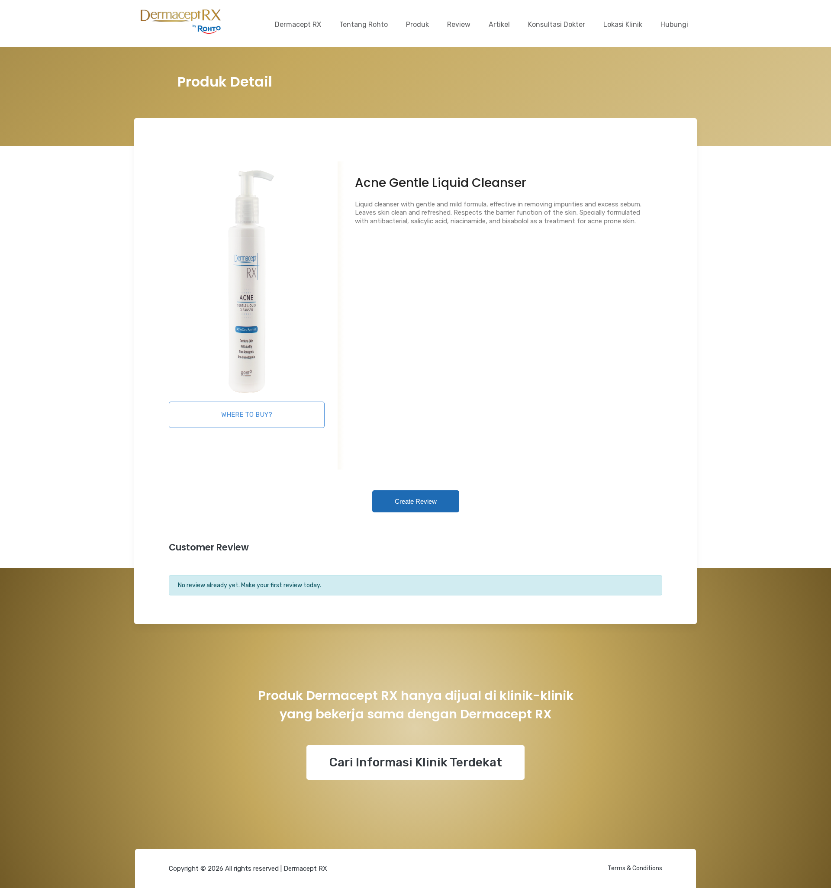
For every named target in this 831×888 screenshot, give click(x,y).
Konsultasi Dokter (556, 24)
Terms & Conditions (635, 868)
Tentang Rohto (363, 24)
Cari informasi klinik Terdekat (415, 762)
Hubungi (674, 24)
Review (458, 24)
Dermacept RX (298, 24)
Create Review (416, 501)
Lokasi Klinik (622, 24)
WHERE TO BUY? (246, 414)
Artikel (499, 24)
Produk (417, 24)
